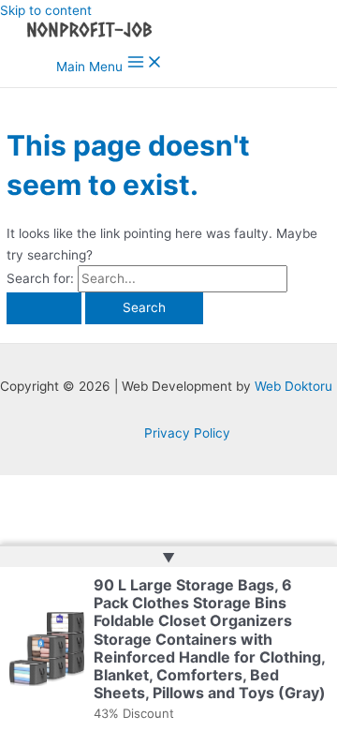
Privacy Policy (187, 432)
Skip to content (46, 10)
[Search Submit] (44, 308)
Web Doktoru (293, 386)
